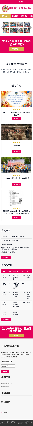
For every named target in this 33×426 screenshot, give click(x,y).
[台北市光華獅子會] (16, 8)
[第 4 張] (18, 34)
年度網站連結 (16, 361)
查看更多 (6, 257)
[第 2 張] (14, 34)
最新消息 (15, 16)
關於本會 (5, 16)
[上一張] (3, 27)
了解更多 (15, 49)
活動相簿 (24, 16)
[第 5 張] (20, 34)
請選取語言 (16, 366)
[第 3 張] (16, 34)
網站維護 (5, 371)
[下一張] (30, 27)
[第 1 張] (12, 34)
